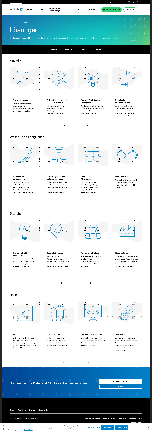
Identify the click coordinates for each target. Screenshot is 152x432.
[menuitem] (29, 9)
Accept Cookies (122, 427)
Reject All (107, 427)
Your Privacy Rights (93, 427)
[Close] (148, 427)
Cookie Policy (28, 430)
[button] (141, 9)
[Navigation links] (64, 125)
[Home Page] (16, 9)
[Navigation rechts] (87, 125)
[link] (13, 410)
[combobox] (16, 2)
